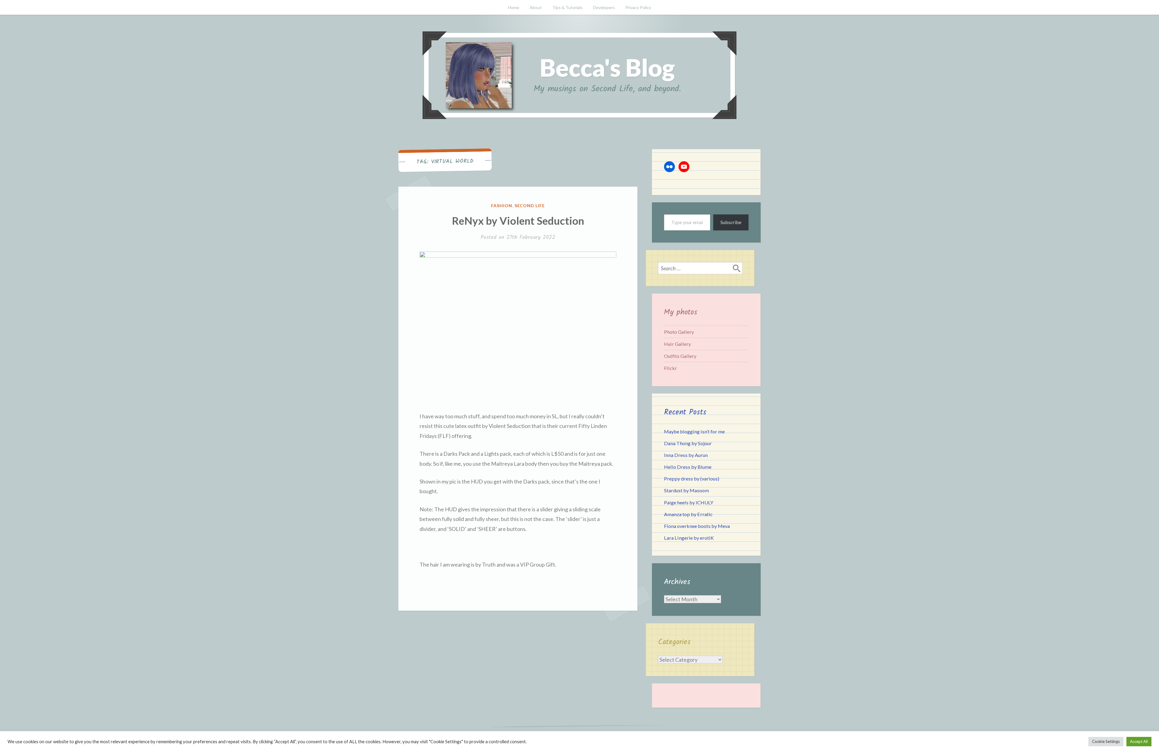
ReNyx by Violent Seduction (518, 220)
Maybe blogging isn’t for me (694, 431)
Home (513, 7)
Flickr (670, 368)
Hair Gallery (677, 344)
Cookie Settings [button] (1106, 741)
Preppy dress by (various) (691, 478)
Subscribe (730, 222)
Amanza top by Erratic (688, 514)
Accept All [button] (1139, 741)
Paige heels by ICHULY (688, 502)
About (536, 7)
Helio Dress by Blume (687, 467)
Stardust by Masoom (686, 490)
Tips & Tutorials (567, 7)
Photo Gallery (679, 332)
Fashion (501, 205)
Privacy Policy (638, 7)
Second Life (530, 205)
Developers (604, 7)
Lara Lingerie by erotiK (689, 538)
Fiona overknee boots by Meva (697, 526)
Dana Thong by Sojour (688, 443)
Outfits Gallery (680, 356)
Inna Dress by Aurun (686, 455)
